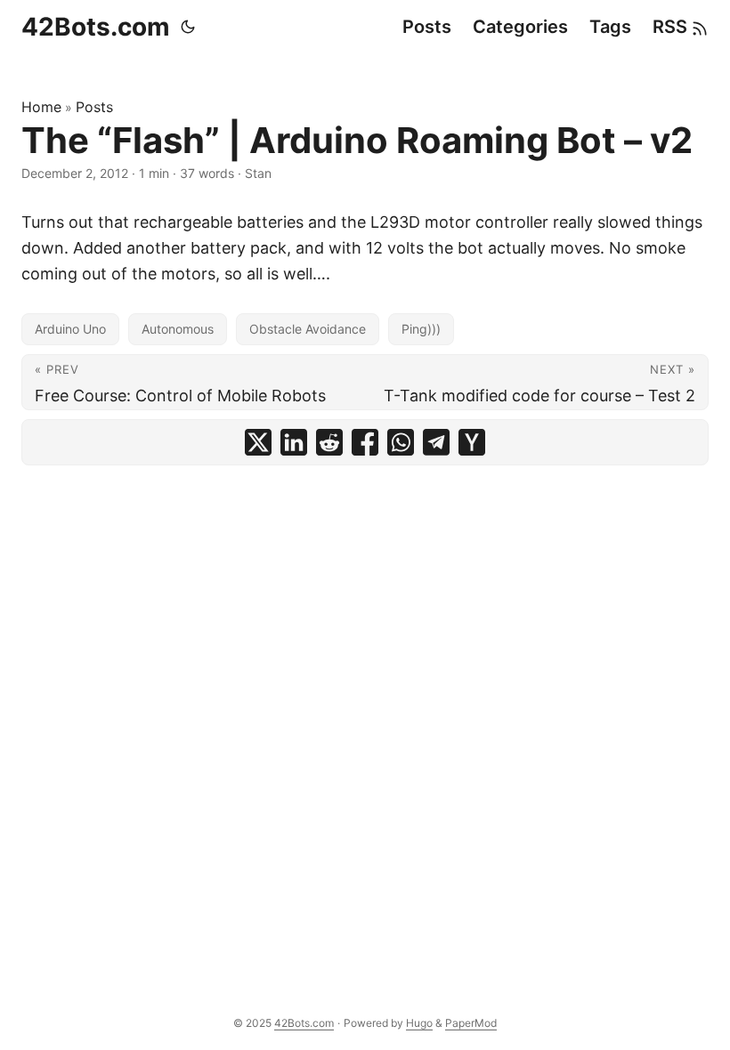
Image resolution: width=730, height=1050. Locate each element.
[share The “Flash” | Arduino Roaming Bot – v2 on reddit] (329, 442)
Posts (94, 107)
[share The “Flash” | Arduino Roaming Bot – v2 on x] (258, 442)
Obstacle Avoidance (307, 328)
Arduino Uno (70, 328)
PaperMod (471, 1023)
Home (41, 107)
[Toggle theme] (188, 26)
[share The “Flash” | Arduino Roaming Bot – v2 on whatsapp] (400, 442)
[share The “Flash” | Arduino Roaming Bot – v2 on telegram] (436, 442)
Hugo (419, 1023)
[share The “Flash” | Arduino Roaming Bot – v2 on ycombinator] (471, 442)
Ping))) (421, 328)
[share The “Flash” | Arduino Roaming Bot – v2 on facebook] (365, 442)
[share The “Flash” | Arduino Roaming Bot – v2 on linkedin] (293, 442)
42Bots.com (95, 27)
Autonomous (178, 328)
